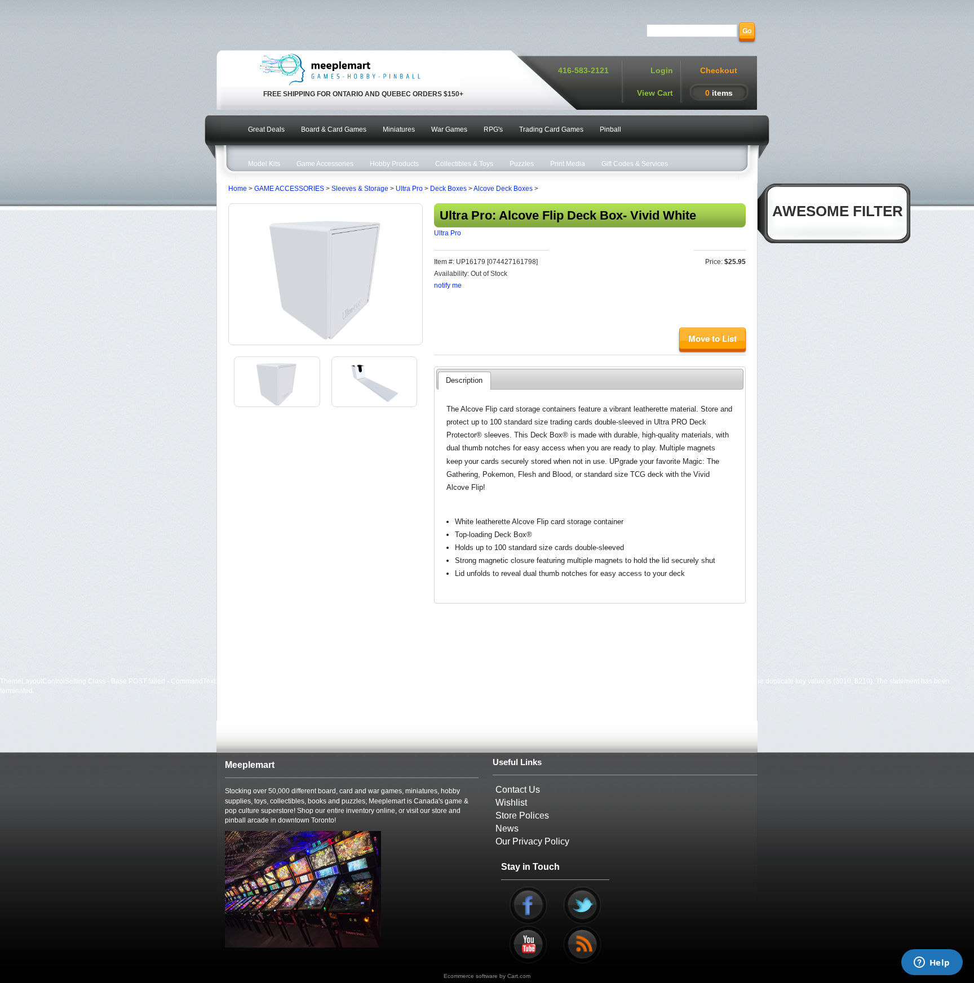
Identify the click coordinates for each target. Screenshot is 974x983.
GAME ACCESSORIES (289, 189)
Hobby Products (394, 164)
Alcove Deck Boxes (503, 189)
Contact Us (517, 789)
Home (237, 189)
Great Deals (266, 129)
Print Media (567, 164)
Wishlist (511, 802)
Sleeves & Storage (359, 189)
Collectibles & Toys (464, 164)
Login (661, 70)
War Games (449, 129)
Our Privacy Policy (532, 841)
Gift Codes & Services (634, 164)
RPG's (493, 129)
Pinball (610, 129)
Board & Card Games (333, 129)
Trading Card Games (551, 129)
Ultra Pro (409, 189)
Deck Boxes (448, 189)
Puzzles (522, 164)
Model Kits (264, 164)
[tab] (464, 381)
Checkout (718, 70)
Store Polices (522, 815)
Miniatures (399, 129)
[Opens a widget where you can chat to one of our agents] (932, 963)
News (507, 828)
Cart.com (518, 976)
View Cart (655, 92)
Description (464, 380)
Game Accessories (324, 164)
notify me (448, 285)
